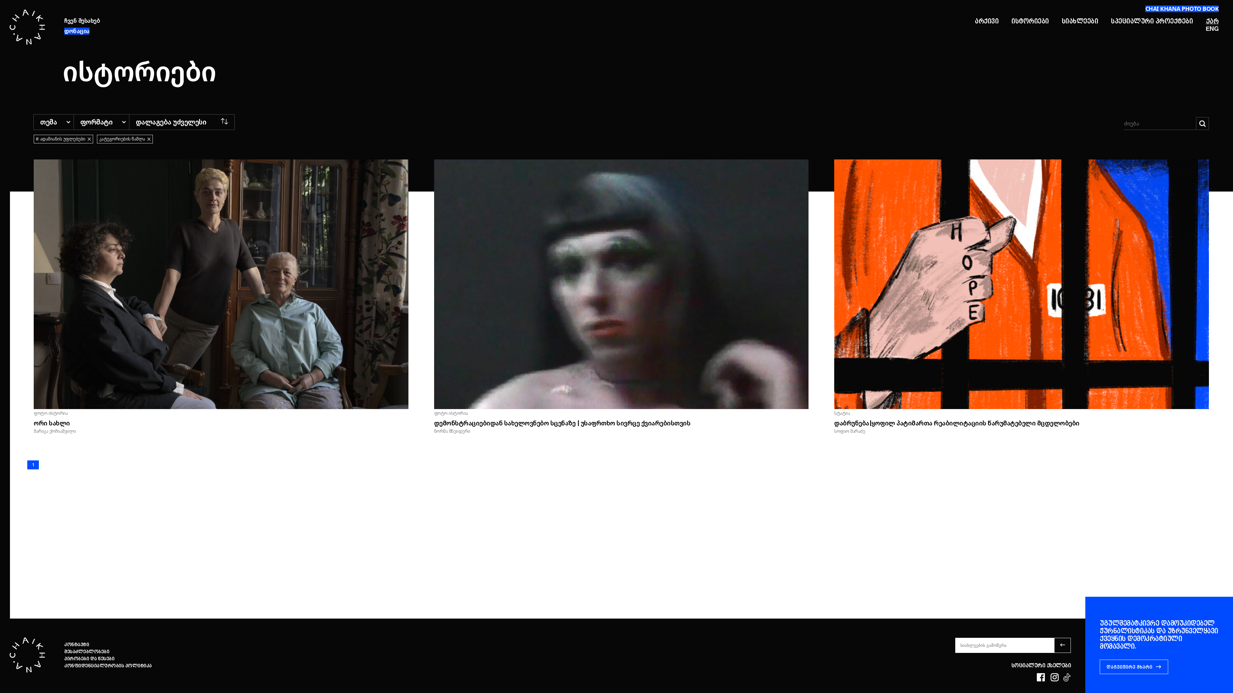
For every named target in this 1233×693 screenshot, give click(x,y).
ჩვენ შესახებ (82, 20)
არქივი (987, 20)
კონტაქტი (76, 644)
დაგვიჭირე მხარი (1129, 667)
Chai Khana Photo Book (1182, 9)
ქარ (1212, 20)
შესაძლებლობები (86, 651)
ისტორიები (1030, 20)
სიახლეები (1080, 20)
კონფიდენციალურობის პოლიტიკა (108, 665)
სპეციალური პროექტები (1152, 20)
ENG (1212, 29)
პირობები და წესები (89, 658)
